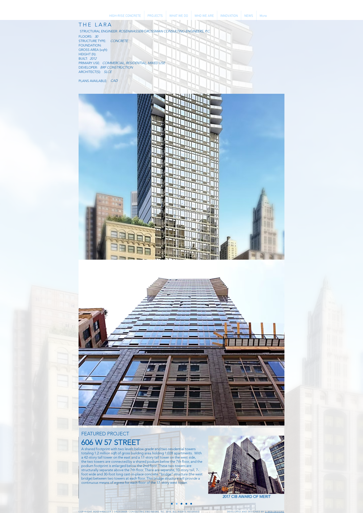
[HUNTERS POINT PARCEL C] (172, 504)
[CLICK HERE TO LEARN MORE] (247, 465)
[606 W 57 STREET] (177, 504)
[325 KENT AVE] (181, 504)
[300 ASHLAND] (191, 504)
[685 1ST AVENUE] (186, 504)
